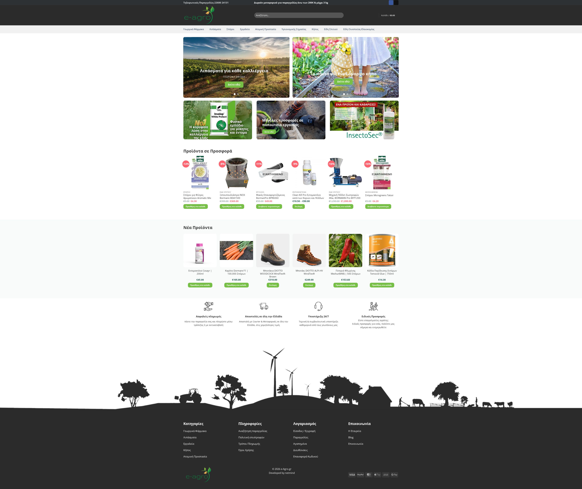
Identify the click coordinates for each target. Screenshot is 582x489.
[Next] (283, 67)
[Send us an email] (396, 2)
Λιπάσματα (215, 29)
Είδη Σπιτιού (331, 29)
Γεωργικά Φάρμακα (193, 29)
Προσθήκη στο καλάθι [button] (195, 206)
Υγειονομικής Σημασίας (294, 29)
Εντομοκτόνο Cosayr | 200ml (200, 272)
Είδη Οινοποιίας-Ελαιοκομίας (358, 29)
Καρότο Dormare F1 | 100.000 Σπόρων (236, 272)
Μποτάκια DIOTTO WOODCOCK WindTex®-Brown (273, 273)
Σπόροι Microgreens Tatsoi (379, 195)
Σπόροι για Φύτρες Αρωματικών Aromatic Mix (197, 196)
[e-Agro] (201, 15)
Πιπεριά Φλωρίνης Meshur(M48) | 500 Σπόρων (345, 272)
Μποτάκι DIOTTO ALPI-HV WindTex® (309, 272)
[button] (375, 15)
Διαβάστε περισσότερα (269, 206)
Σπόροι (230, 29)
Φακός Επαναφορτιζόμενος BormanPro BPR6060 (270, 196)
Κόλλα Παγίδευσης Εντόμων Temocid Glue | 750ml (382, 272)
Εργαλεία (245, 29)
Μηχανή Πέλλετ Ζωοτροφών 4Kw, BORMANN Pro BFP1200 (344, 196)
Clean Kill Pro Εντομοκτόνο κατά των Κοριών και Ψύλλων (308, 196)
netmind (290, 473)
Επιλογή (298, 206)
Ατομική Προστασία (265, 29)
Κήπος (315, 29)
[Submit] (340, 15)
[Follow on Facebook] (391, 2)
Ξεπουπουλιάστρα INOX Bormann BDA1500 (232, 196)
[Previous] (189, 67)
